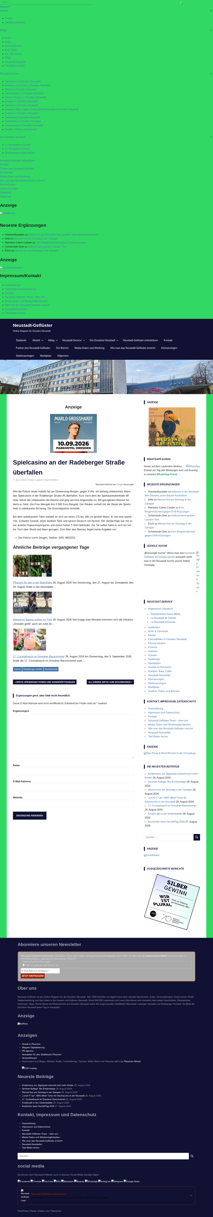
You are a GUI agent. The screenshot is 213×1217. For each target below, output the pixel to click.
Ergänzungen (21, 711)
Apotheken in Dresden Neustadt (22, 81)
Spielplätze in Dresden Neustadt (23, 121)
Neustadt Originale (15, 62)
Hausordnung (12, 285)
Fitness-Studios (156, 643)
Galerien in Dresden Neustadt (21, 105)
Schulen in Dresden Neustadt (21, 113)
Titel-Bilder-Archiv (15, 65)
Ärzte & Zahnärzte (158, 631)
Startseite (5, 6)
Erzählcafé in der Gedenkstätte (165, 813)
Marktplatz (5, 192)
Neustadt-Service (9, 73)
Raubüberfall (51, 669)
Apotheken (154, 627)
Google (119, 484)
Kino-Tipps (11, 50)
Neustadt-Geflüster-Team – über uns (25, 297)
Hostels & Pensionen (160, 667)
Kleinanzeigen (8, 184)
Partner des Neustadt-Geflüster (17, 168)
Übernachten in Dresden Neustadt (24, 125)
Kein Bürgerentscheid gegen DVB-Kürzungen (61, 242)
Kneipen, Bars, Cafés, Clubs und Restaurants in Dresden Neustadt (42, 109)
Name (16, 765)
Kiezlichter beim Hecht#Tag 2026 (166, 821)
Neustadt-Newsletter (16, 309)
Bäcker (152, 635)
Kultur (8, 38)
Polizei (9, 18)
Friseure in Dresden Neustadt (21, 101)
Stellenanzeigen (9, 188)
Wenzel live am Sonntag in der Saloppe (36, 238)
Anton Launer (35, 480)
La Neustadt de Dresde (18, 144)
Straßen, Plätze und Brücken (21, 129)
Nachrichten (51, 480)
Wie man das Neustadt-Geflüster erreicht (22, 180)
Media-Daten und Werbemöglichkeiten (26, 301)
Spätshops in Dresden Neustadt (22, 117)
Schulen (152, 655)
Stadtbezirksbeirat (15, 22)
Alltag (3, 30)
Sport (8, 42)
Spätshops (154, 659)
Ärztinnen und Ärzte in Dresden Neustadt (27, 85)
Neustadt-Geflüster (32, 325)
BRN (7, 58)
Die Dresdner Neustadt (12, 137)
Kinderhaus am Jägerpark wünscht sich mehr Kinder (48, 1085)
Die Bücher (6, 172)
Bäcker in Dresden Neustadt (20, 89)
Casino (17, 669)
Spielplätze (154, 663)
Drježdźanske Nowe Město (20, 152)
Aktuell (4, 10)
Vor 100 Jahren (13, 54)
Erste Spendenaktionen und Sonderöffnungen (45, 682)
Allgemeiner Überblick (160, 608)
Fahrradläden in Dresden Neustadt (24, 93)
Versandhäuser (29, 1058)
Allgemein (5, 196)
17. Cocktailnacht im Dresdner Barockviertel (172, 805)
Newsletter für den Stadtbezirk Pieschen (41, 1054)
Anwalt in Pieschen (31, 1044)
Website (17, 797)
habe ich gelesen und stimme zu (41, 965)
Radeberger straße (32, 669)
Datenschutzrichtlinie (156, 956)
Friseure (152, 647)
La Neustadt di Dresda (17, 148)
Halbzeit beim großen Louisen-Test (47, 246)
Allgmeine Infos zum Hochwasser (109, 682)
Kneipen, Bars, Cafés (160, 671)
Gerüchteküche (13, 46)
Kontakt (4, 164)
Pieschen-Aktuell (132, 1061)
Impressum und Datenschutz (20, 289)
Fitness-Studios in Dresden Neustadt (25, 97)
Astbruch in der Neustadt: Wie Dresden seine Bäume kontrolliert (63, 234)
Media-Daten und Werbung (15, 176)
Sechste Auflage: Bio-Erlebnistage (167, 781)
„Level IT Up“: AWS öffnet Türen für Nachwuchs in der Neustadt (53, 1095)
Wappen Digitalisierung (33, 1047)
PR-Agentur (28, 1051)
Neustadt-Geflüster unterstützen (17, 160)
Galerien (153, 651)
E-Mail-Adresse (22, 781)
